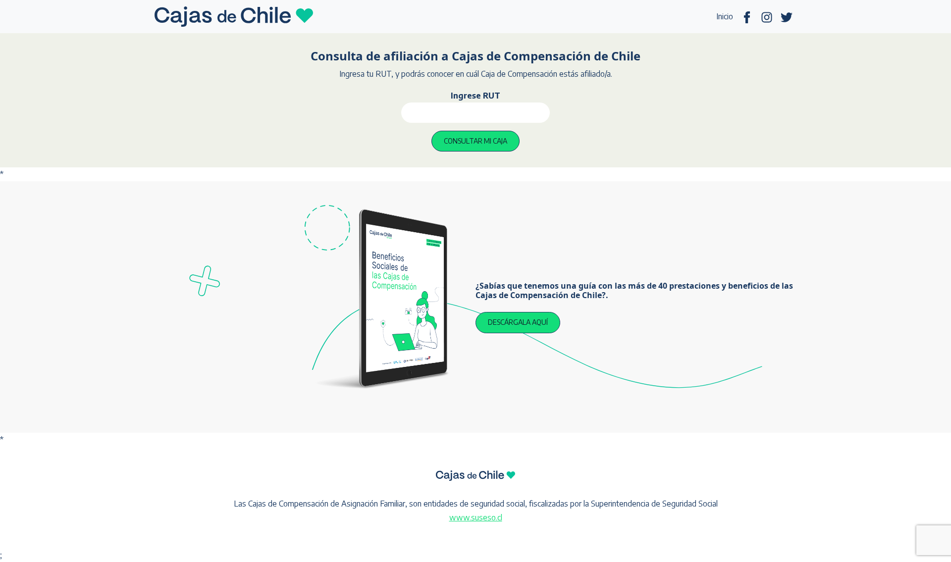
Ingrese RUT (475, 96)
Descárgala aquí (518, 322)
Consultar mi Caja (475, 141)
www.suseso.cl (475, 517)
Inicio (724, 16)
